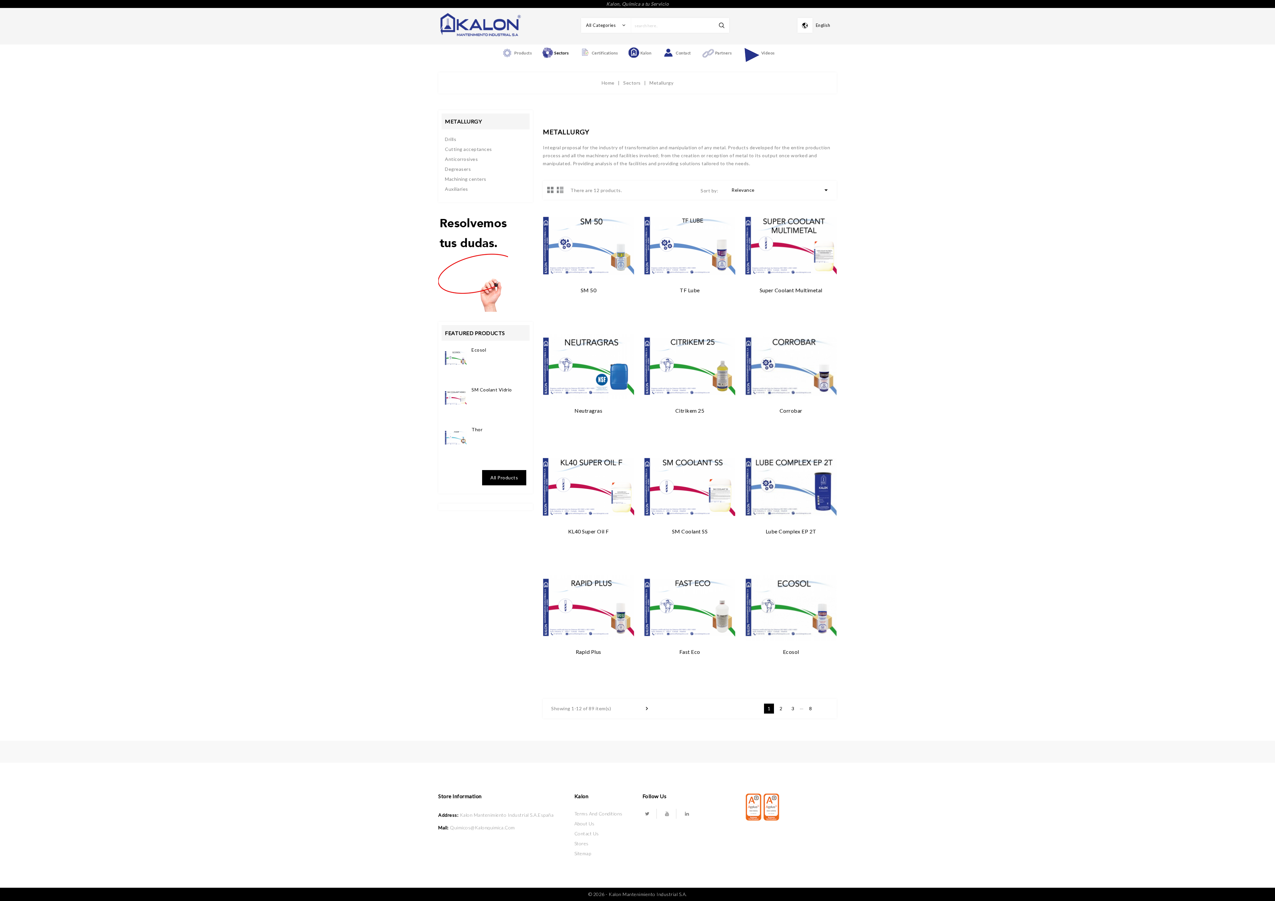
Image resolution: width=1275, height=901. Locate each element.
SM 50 (589, 290)
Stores (581, 843)
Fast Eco (689, 652)
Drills (450, 139)
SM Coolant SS (690, 531)
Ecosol (478, 350)
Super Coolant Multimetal (791, 290)
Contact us (586, 833)
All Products (504, 477)
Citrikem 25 (690, 410)
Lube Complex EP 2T (791, 531)
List (560, 189)
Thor (476, 429)
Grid (550, 189)
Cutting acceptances (468, 149)
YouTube (667, 814)
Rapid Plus (588, 652)
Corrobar (791, 410)
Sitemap (582, 853)
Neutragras (588, 410)
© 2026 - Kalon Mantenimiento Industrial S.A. (637, 894)
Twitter (647, 814)
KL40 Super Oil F (588, 531)
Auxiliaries (456, 189)
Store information (460, 796)
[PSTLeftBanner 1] (473, 261)
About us (584, 823)
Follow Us (654, 796)
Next (822, 709)
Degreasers (458, 169)
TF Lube (690, 290)
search (721, 25)
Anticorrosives (461, 159)
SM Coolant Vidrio (491, 389)
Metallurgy (463, 121)
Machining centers (465, 179)
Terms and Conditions (598, 813)
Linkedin (687, 814)
